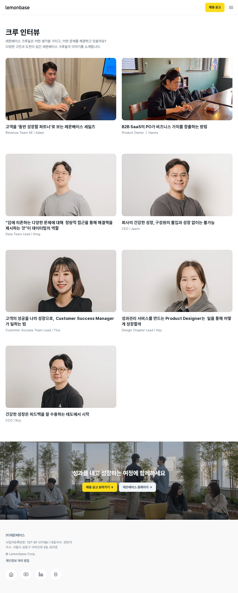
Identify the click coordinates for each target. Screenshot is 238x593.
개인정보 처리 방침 (17, 561)
